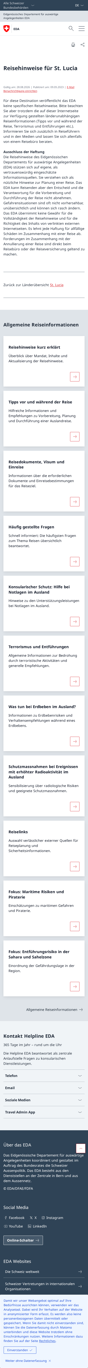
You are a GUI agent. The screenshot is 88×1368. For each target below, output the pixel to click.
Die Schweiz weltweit (22, 1271)
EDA (16, 29)
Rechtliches (47, 1341)
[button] (80, 1148)
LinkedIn (40, 1226)
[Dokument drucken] (73, 44)
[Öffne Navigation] (81, 28)
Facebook (17, 1217)
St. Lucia (56, 285)
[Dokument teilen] (82, 44)
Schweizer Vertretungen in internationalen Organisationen (40, 1286)
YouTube (16, 1226)
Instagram (54, 1217)
